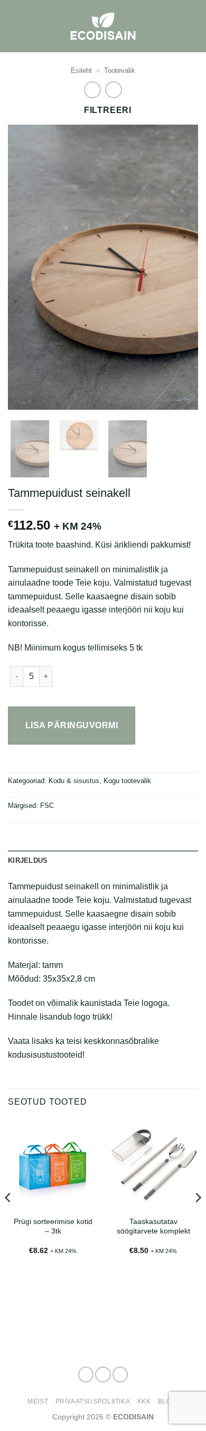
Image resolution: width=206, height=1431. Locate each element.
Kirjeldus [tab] (28, 860)
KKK (144, 1401)
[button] (191, 26)
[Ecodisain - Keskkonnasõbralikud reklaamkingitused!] (103, 26)
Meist (37, 1401)
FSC (47, 805)
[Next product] (92, 89)
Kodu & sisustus (74, 781)
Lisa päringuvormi (71, 725)
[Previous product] (113, 89)
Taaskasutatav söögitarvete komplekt (153, 1226)
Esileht (81, 70)
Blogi (168, 1401)
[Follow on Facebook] (86, 1374)
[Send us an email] (120, 1374)
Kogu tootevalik (127, 781)
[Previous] (24, 267)
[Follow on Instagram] (103, 1374)
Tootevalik (119, 70)
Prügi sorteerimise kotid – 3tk (53, 1226)
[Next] (181, 267)
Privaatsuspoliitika (92, 1401)
